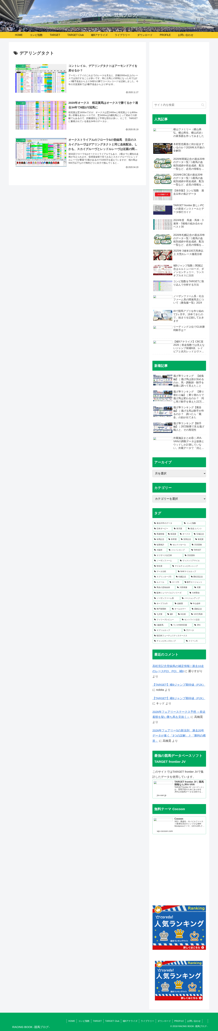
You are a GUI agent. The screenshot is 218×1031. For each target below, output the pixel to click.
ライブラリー (147, 1021)
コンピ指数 (84, 1021)
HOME (71, 1021)
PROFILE (179, 1021)
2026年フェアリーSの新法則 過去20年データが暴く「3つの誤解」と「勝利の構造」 (179, 735)
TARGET (97, 1021)
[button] (203, 105)
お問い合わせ (194, 1021)
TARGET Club (112, 1021)
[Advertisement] (179, 73)
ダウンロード (164, 1021)
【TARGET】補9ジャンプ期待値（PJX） (178, 684)
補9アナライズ (130, 1021)
